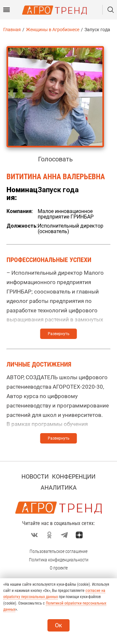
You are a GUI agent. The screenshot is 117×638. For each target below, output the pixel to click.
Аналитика (59, 487)
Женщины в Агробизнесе (52, 29)
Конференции (74, 476)
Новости (35, 476)
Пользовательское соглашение (58, 551)
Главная (12, 29)
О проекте (59, 567)
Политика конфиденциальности (58, 559)
